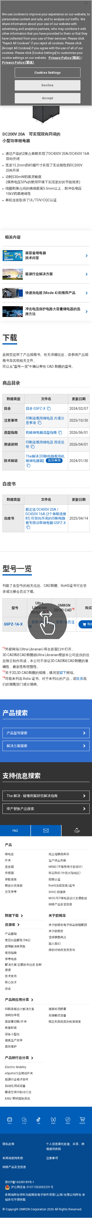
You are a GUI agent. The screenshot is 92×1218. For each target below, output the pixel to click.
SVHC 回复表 (57, 892)
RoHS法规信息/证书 (62, 885)
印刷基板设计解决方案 (19, 1009)
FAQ (15, 830)
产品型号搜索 (17, 733)
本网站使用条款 (12, 1158)
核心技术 (11, 982)
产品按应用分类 (17, 1000)
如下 (62, 673)
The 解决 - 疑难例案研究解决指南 (32, 796)
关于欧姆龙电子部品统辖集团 (68, 925)
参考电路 (11, 959)
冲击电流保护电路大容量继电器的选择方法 (52, 311)
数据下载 (12, 916)
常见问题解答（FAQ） (18, 940)
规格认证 (54, 879)
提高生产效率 (14, 1040)
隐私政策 (8, 1144)
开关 (8, 860)
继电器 (9, 854)
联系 (79, 679)
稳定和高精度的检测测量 (65, 1021)
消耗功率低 (12, 1015)
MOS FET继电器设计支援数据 (68, 898)
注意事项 (52, 1158)
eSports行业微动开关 (19, 1073)
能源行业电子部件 (16, 1079)
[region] (46, 53)
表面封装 (11, 1028)
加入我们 (54, 943)
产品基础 (11, 934)
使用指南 (11, 953)
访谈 (8, 988)
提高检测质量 (57, 1009)
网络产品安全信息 (60, 904)
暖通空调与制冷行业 (18, 1092)
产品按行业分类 (17, 1058)
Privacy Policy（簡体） (65, 58)
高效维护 (11, 1046)
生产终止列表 (57, 860)
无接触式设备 (57, 1015)
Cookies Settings (47, 72)
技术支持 (11, 976)
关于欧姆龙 (56, 931)
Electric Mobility (15, 1067)
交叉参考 (11, 892)
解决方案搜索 (17, 746)
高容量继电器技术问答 (35, 255)
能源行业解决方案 (39, 274)
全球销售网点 (57, 937)
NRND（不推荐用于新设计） (66, 867)
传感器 (9, 873)
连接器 (9, 867)
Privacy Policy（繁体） (18, 62)
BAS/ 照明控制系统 (17, 1098)
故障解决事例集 (15, 946)
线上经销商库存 (59, 854)
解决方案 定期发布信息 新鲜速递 (23, 967)
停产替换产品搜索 (20, 809)
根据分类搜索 (14, 885)
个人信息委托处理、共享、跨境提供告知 (65, 1146)
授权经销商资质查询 (62, 950)
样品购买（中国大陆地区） (65, 873)
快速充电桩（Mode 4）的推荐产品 (50, 293)
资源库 (10, 925)
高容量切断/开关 (16, 1021)
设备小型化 (12, 1034)
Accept (47, 98)
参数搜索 (11, 879)
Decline (47, 85)
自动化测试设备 (15, 1086)
